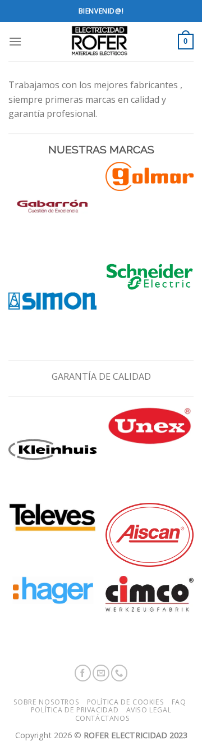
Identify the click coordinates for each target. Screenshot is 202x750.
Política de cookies (125, 702)
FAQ (179, 702)
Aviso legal (149, 710)
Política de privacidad (74, 710)
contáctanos (102, 718)
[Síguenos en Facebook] (83, 673)
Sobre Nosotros (46, 702)
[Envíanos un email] (101, 673)
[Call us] (119, 673)
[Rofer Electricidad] (99, 41)
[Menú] (15, 41)
